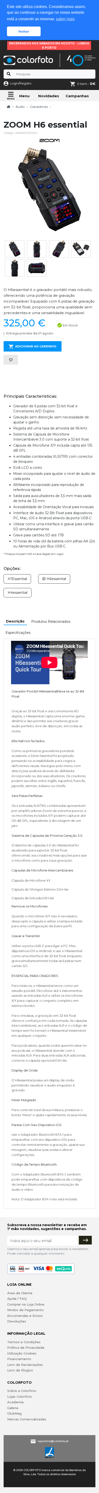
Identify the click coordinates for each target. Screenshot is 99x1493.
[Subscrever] (85, 1240)
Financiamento (19, 1359)
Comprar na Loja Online (25, 1304)
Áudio (20, 107)
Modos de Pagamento (25, 1310)
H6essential (56, 579)
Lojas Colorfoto (19, 1396)
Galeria (12, 1408)
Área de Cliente (19, 1293)
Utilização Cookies (22, 1353)
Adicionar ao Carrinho (35, 346)
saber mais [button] (65, 19)
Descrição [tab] (15, 621)
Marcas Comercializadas (26, 1419)
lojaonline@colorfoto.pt (53, 1441)
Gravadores (39, 107)
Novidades (48, 96)
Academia (15, 1402)
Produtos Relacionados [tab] (50, 621)
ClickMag (14, 1413)
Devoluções (16, 1321)
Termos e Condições (24, 1342)
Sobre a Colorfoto (21, 1391)
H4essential (17, 592)
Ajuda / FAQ (17, 1298)
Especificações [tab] (18, 632)
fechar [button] (24, 31)
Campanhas (77, 96)
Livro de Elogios (20, 1370)
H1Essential (17, 579)
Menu (24, 96)
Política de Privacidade (25, 1347)
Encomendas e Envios (25, 1316)
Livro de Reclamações (25, 1365)
